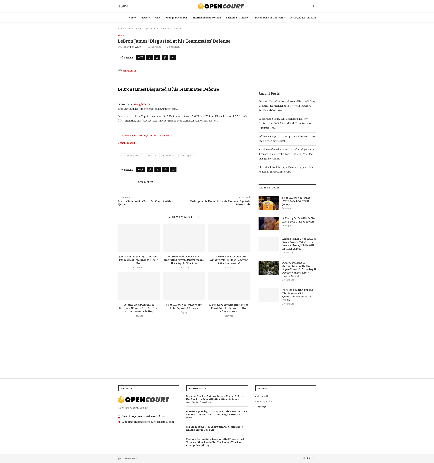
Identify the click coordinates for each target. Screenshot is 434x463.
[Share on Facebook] (149, 57)
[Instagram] (122, 6)
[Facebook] (119, 6)
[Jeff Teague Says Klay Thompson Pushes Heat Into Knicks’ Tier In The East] (139, 238)
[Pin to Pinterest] (165, 57)
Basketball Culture (237, 17)
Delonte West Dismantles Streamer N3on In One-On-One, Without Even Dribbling (138, 308)
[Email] (124, 6)
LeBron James (187, 156)
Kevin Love (152, 156)
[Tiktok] (127, 6)
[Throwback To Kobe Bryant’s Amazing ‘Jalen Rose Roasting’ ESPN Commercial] (229, 238)
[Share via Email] (173, 57)
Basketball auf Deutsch (269, 17)
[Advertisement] (287, 57)
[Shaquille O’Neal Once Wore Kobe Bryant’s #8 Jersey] (184, 286)
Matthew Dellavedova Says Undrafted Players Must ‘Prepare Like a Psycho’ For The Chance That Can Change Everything (287, 154)
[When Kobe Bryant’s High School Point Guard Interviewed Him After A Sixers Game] (229, 286)
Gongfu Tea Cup (143, 104)
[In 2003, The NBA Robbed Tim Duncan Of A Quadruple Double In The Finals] (269, 295)
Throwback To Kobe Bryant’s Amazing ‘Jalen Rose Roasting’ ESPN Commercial (229, 260)
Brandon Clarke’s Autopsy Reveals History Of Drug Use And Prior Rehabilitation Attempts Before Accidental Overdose (287, 106)
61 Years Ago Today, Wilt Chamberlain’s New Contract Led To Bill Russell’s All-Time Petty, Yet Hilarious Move (285, 123)
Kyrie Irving (169, 156)
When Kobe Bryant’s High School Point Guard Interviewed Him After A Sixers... (229, 308)
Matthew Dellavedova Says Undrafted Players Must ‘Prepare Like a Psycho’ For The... (184, 260)
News (144, 17)
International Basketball (207, 17)
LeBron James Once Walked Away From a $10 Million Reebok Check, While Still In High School (299, 243)
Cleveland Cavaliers (130, 156)
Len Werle (136, 46)
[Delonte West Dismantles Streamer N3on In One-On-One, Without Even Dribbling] (139, 286)
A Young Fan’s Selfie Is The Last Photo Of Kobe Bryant (298, 220)
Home (132, 17)
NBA (157, 17)
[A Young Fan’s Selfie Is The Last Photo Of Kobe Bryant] (269, 223)
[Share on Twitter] (157, 57)
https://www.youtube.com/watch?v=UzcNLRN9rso (146, 135)
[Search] (314, 6)
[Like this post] (141, 57)
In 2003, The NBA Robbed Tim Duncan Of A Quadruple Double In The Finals (297, 295)
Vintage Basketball (176, 17)
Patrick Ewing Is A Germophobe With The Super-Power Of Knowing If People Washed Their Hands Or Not (299, 269)
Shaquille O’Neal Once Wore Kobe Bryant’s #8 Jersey (296, 201)
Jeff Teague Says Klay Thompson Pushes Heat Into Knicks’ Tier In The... (139, 260)
